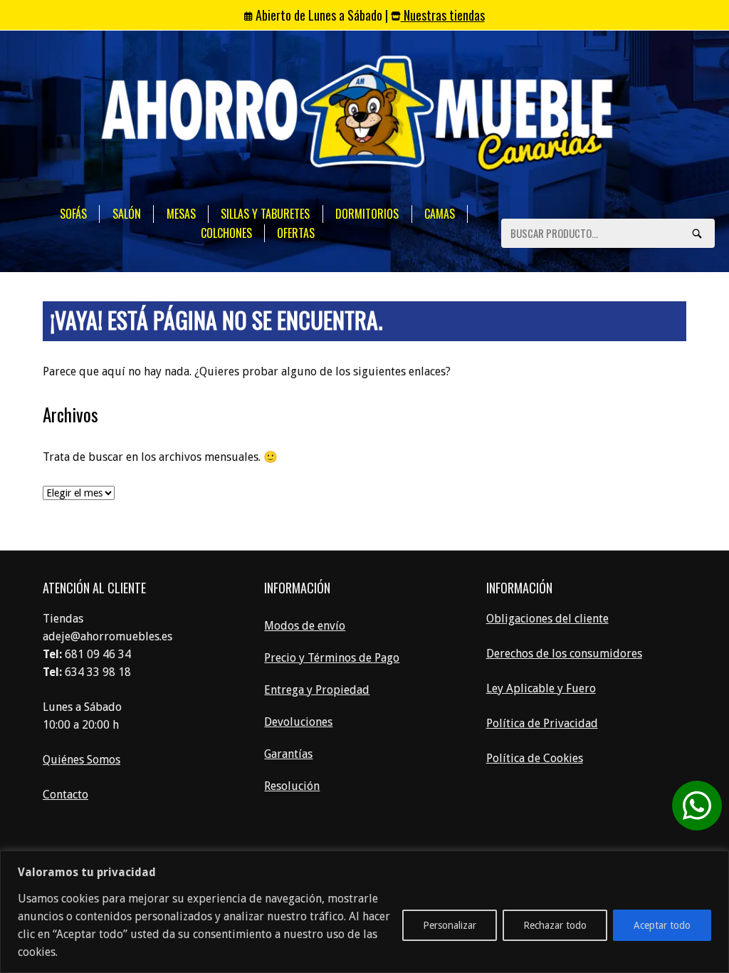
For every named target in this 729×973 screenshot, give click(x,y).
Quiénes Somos (81, 759)
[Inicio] (357, 116)
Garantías (288, 754)
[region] (364, 911)
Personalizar (449, 925)
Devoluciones (298, 722)
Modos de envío (304, 626)
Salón (126, 213)
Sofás (73, 213)
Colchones (226, 232)
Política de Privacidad (542, 723)
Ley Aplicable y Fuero (541, 688)
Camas (439, 213)
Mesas (181, 213)
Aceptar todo (662, 925)
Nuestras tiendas (443, 15)
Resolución (292, 786)
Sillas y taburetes (265, 213)
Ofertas (296, 232)
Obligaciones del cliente (547, 618)
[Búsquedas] (697, 233)
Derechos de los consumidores (564, 653)
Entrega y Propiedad (316, 690)
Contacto (65, 794)
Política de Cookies (534, 758)
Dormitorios (367, 213)
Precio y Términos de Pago (331, 658)
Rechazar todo (555, 925)
